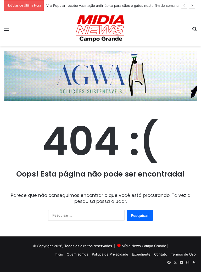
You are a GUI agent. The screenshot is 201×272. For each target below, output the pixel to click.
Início (59, 254)
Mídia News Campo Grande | (145, 246)
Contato (160, 254)
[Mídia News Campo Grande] (100, 28)
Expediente (141, 254)
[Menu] (6, 30)
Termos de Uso (183, 254)
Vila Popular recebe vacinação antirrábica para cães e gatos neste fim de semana (112, 5)
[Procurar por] (194, 30)
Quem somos (77, 254)
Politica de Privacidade (110, 254)
